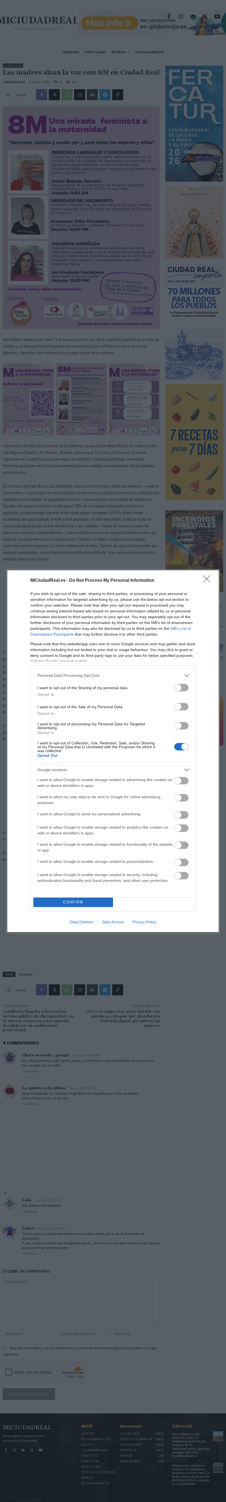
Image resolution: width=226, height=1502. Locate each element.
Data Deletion (82, 922)
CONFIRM (73, 902)
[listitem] (113, 675)
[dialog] (113, 751)
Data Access (113, 922)
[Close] (208, 580)
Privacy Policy (144, 922)
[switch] (181, 687)
